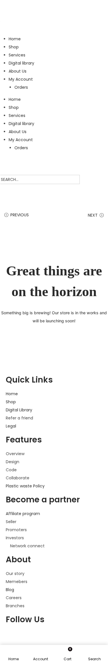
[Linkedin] (75, 636)
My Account (21, 79)
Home (15, 39)
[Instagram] (59, 636)
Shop (14, 47)
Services (17, 55)
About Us (17, 71)
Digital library (21, 63)
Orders (21, 87)
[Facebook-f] (13, 636)
